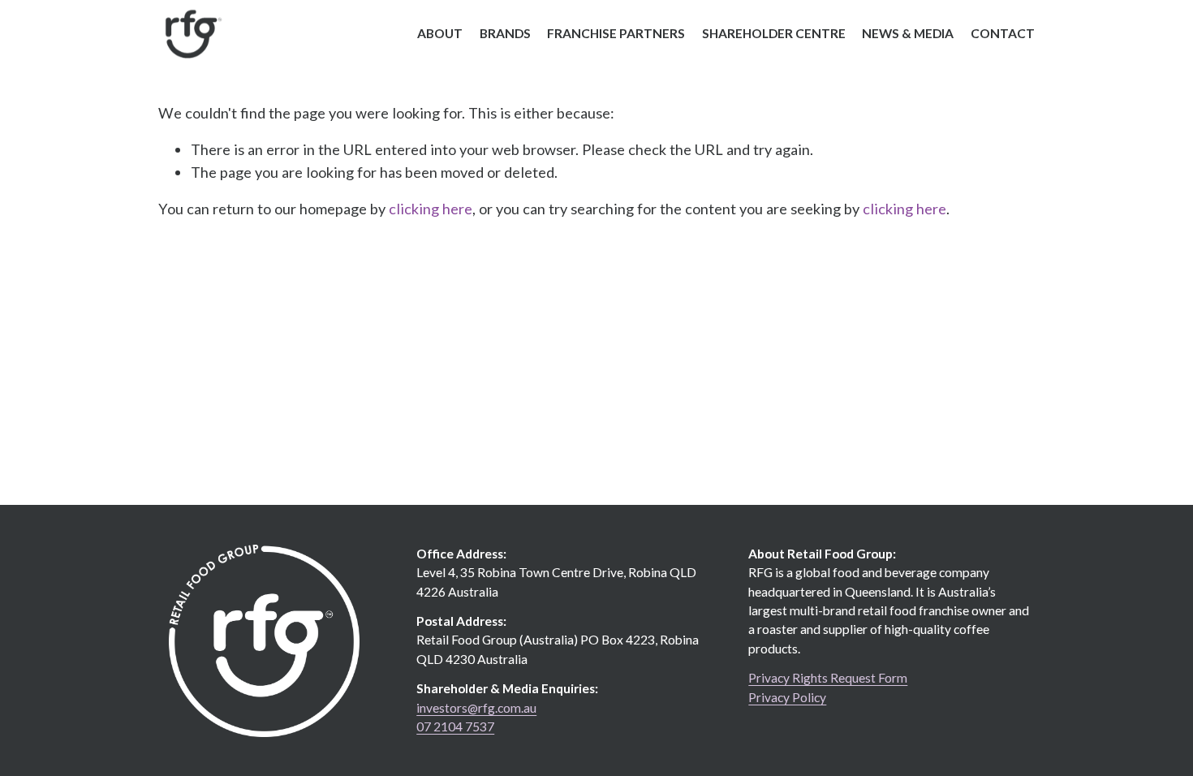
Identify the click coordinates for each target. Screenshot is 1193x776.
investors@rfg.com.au (476, 708)
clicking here (430, 209)
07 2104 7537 (455, 726)
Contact (1003, 33)
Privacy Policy (787, 697)
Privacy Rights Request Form (827, 677)
